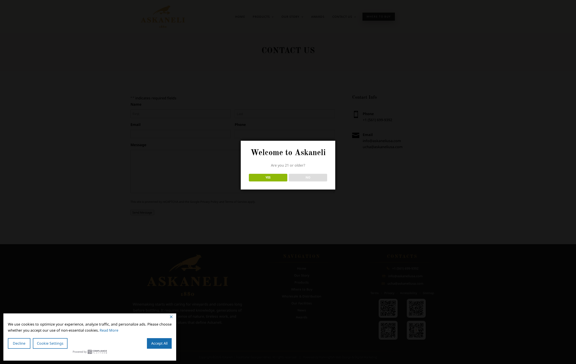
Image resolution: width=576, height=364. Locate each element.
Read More (109, 330)
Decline (19, 343)
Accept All (159, 343)
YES (268, 177)
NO (308, 177)
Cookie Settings (50, 343)
